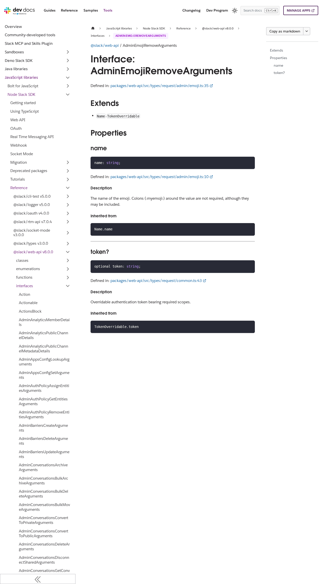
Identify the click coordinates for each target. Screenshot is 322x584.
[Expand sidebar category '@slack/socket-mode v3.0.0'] (68, 233)
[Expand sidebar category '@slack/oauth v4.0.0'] (68, 213)
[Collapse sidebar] (37, 579)
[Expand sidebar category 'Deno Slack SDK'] (68, 60)
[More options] (306, 31)
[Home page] (92, 28)
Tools (107, 10)
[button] (37, 52)
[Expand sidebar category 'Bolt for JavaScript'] (68, 86)
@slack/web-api (105, 45)
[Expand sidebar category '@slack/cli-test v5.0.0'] (68, 196)
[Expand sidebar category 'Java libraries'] (68, 69)
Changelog (191, 10)
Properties (278, 58)
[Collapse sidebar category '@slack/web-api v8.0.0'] (68, 252)
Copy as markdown (284, 31)
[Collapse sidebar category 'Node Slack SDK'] (68, 94)
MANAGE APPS (298, 10)
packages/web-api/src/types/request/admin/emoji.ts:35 (159, 85)
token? (279, 72)
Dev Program (217, 10)
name (278, 65)
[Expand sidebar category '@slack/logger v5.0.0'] (68, 204)
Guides (49, 10)
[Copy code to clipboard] (249, 162)
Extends (276, 50)
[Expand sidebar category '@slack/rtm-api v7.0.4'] (68, 222)
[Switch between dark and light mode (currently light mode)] (234, 10)
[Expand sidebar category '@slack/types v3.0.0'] (68, 243)
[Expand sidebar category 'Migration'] (68, 162)
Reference (69, 10)
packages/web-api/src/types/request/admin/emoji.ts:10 (159, 176)
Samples (91, 10)
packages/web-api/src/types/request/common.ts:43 (156, 280)
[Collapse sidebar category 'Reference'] (68, 188)
